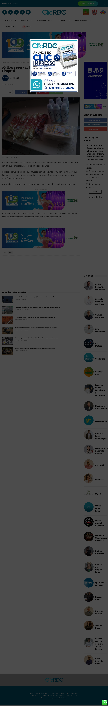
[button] (80, 35)
